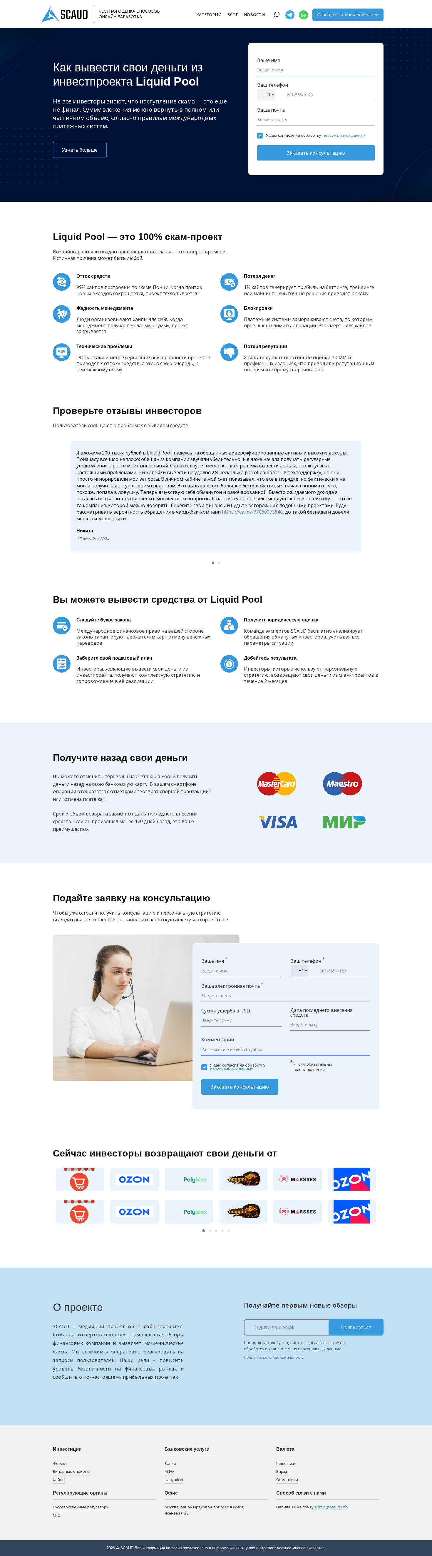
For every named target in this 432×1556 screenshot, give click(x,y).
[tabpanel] (216, 483)
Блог (232, 14)
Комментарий (217, 1039)
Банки (170, 1463)
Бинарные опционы (71, 1471)
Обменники (287, 1479)
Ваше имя (268, 60)
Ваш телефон (272, 85)
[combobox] (266, 95)
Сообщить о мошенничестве (348, 14)
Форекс (60, 1463)
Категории (208, 14)
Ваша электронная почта (232, 986)
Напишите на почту (312, 1507)
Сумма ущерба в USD (225, 1010)
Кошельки (285, 1463)
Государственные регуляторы (81, 1507)
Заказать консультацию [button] (316, 153)
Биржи (282, 1471)
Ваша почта (271, 110)
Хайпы (59, 1479)
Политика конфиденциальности (274, 1357)
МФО (169, 1471)
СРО (57, 1515)
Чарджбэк (174, 1479)
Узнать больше (80, 150)
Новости (254, 14)
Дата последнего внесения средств (321, 1012)
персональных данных (344, 135)
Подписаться (356, 1327)
